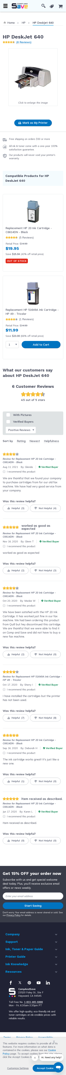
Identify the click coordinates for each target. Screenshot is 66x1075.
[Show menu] (5, 6)
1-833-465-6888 (33, 1002)
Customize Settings (18, 1068)
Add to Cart (41, 344)
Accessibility (45, 1037)
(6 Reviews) (23, 42)
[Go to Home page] (20, 6)
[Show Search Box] (43, 6)
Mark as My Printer (35, 122)
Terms (7, 1037)
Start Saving (33, 905)
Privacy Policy (14, 915)
